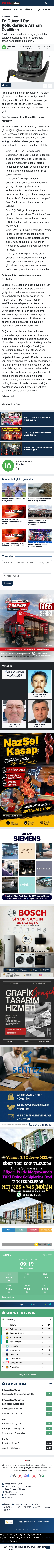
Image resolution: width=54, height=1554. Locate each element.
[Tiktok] (39, 1476)
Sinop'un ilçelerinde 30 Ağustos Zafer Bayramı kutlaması (37, 522)
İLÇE (38, 9)
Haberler (6, 16)
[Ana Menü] (50, 3)
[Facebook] (11, 1476)
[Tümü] (50, 666)
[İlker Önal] (8, 465)
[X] (15, 1476)
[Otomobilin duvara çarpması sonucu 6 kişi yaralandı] (40, 490)
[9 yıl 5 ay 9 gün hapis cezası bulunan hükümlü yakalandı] (14, 535)
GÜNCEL (29, 9)
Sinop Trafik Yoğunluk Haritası (18, 1486)
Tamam (13, 1541)
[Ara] (46, 3)
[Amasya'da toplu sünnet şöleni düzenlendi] (40, 535)
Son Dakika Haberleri (14, 1495)
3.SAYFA (18, 9)
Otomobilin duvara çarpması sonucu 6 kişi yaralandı (39, 500)
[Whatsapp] (43, 1476)
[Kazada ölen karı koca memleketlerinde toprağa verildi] (14, 511)
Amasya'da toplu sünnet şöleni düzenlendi (37, 545)
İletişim (7, 1504)
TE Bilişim (33, 1529)
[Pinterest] (20, 1476)
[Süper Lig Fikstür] (50, 1383)
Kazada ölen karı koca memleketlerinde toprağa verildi (12, 521)
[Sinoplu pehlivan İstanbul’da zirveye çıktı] (14, 490)
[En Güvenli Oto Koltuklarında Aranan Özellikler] (27, 66)
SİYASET (47, 9)
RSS (10, 1522)
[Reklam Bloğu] (27, 627)
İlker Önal (20, 464)
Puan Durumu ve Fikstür (15, 1489)
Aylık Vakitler (9, 1297)
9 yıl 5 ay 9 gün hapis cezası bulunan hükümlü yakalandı (13, 544)
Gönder (7, 583)
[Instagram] (25, 1476)
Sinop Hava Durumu (13, 1484)
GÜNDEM (6, 9)
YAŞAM (47, 1507)
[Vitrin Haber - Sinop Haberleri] (11, 3)
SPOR (37, 1507)
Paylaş (7, 85)
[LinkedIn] (29, 1476)
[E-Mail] (18, 469)
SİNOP (7, 1510)
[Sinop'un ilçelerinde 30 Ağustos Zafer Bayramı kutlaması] (40, 512)
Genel (16, 16)
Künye (16, 1504)
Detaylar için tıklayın (27, 1374)
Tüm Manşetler (11, 1492)
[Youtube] (34, 1476)
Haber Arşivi (10, 1497)
